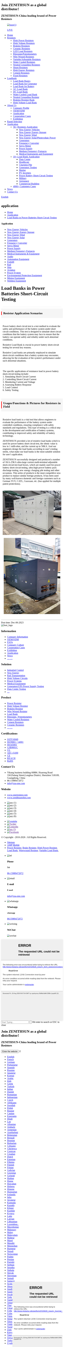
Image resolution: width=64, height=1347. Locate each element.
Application (18, 113)
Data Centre (24, 159)
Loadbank (12, 78)
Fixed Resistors (20, 75)
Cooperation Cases (22, 116)
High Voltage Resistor (17, 706)
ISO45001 (12, 744)
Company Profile (21, 108)
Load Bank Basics (21, 81)
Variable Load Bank (48, 850)
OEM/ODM (19, 110)
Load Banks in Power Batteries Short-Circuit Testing (32, 217)
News (10, 189)
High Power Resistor (47, 847)
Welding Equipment (16, 281)
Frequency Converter (29, 143)
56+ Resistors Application (25, 127)
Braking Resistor (15, 708)
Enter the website (9, 1051)
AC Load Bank (20, 89)
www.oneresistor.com (17, 795)
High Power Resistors (23, 40)
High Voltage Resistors (24, 43)
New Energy (13, 673)
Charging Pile (25, 164)
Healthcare (24, 162)
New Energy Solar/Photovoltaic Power (37, 137)
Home (10, 35)
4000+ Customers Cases (24, 186)
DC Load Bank (20, 92)
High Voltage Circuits (17, 678)
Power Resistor (14, 703)
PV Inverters (25, 173)
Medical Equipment (16, 683)
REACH (11, 758)
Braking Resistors (21, 46)
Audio (10, 256)
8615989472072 (15, 918)
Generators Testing (28, 167)
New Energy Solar (16, 237)
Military (22, 178)
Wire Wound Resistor (17, 711)
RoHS (10, 761)
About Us (11, 105)
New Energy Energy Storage (32, 132)
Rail (9, 264)
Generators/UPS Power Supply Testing (25, 686)
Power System (14, 272)
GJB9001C (12, 747)
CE (8, 755)
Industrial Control (15, 670)
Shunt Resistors (20, 67)
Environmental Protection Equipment (24, 275)
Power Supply (25, 148)
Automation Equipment (18, 259)
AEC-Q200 (12, 753)
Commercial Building (29, 183)
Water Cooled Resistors (24, 62)
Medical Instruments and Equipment (36, 154)
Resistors (11, 37)
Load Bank (12, 714)
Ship (9, 267)
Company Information (17, 637)
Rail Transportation (16, 675)
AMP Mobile (13, 845)
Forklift (10, 262)
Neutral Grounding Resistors (26, 65)
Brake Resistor (29, 847)
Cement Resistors (21, 73)
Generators (24, 140)
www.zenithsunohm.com (19, 797)
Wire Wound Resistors (23, 56)
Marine (22, 170)
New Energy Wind (28, 135)
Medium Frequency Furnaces (33, 151)
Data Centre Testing (16, 689)
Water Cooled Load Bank (25, 94)
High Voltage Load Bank (25, 102)
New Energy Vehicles (29, 129)
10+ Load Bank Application (26, 156)
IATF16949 (12, 739)
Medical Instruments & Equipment (23, 254)
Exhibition (18, 119)
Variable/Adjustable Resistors (27, 59)
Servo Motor (25, 146)
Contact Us (12, 192)
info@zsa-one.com (16, 783)
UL (8, 750)
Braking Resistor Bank (24, 100)
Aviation (11, 270)
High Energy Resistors (23, 70)
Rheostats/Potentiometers (25, 54)
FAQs (10, 642)
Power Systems (14, 681)
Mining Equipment (16, 278)
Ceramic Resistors (21, 48)
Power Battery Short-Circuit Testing (36, 175)
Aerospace (24, 181)
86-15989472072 (15, 873)
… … (10, 658)
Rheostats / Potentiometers (19, 717)
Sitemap (11, 842)
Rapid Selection (14, 121)
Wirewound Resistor (28, 850)
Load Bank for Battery (23, 86)
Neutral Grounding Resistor (26, 97)
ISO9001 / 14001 (15, 742)
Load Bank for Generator (25, 83)
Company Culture (15, 645)
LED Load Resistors (22, 51)
